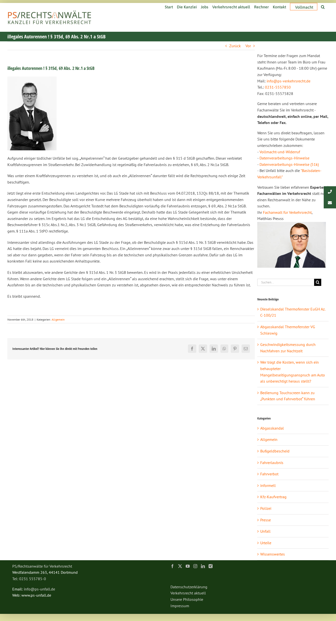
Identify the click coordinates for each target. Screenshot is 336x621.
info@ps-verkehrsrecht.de (288, 80)
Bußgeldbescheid (275, 451)
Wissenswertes (272, 554)
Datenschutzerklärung (188, 586)
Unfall (265, 531)
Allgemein (58, 319)
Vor (248, 45)
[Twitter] (180, 566)
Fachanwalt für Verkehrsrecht (287, 212)
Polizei (265, 508)
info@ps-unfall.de (39, 589)
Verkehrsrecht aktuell (188, 592)
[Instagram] (195, 566)
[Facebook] (172, 566)
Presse (265, 519)
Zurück (235, 45)
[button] (323, 6)
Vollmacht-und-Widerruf (280, 151)
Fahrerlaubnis (271, 462)
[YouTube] (188, 566)
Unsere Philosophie (186, 599)
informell (268, 485)
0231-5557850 (278, 87)
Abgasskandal (272, 428)
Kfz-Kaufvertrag (273, 496)
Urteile (265, 542)
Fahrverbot (269, 473)
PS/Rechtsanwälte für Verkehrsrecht (42, 566)
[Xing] (211, 566)
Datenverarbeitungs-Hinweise (284, 157)
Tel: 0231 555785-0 (29, 578)
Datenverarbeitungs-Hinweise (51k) (289, 164)
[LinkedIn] (203, 566)
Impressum (179, 605)
